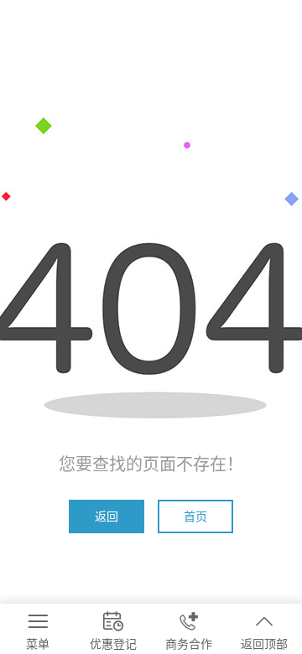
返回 (106, 516)
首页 (195, 516)
